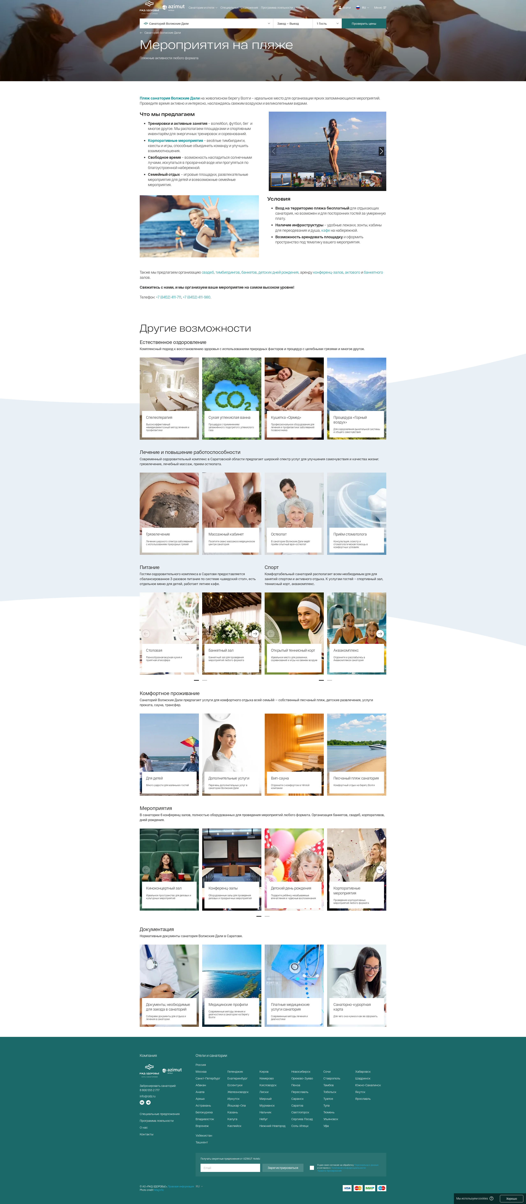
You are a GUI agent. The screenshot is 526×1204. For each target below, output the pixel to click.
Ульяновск (330, 1119)
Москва (201, 1071)
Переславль (299, 1092)
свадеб (208, 272)
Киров (264, 1071)
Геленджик (235, 1071)
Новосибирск (300, 1071)
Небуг (264, 1119)
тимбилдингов (228, 272)
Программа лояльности (277, 7)
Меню (378, 7)
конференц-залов (328, 272)
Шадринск (362, 1078)
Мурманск (267, 1105)
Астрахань (203, 1105)
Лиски (264, 1092)
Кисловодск (268, 1085)
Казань (232, 1112)
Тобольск (329, 1092)
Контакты (302, 7)
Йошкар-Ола (236, 1105)
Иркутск (233, 1098)
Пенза (295, 1085)
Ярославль (363, 1098)
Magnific (159, 1189)
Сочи (327, 1071)
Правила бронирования (329, 1170)
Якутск (360, 1092)
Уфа (326, 1126)
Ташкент (202, 1142)
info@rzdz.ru (148, 1096)
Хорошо (511, 1198)
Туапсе (328, 1098)
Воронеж (202, 1126)
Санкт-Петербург (208, 1078)
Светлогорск (300, 1112)
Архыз (200, 1098)
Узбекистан (204, 1135)
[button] (196, 680)
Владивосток (205, 1119)
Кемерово (267, 1078)
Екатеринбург (237, 1078)
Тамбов (328, 1085)
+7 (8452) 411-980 (196, 297)
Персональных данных (366, 1165)
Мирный (266, 1098)
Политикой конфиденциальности (348, 1167)
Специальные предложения (239, 7)
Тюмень (329, 1112)
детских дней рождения (278, 272)
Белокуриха (204, 1112)
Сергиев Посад (302, 1119)
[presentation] (146, 634)
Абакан (201, 1085)
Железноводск (238, 1092)
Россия (201, 1064)
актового (352, 272)
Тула (326, 1105)
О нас (144, 1127)
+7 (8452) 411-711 (168, 297)
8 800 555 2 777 (149, 1090)
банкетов (249, 272)
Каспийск (234, 1126)
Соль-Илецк (300, 1126)
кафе (325, 230)
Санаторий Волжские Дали (162, 32)
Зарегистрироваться (283, 1167)
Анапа (200, 1092)
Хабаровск (363, 1071)
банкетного (373, 272)
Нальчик (265, 1112)
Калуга (232, 1119)
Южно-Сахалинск (368, 1085)
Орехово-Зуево (302, 1078)
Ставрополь (331, 1078)
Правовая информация (181, 1186)
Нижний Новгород (272, 1126)
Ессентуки (234, 1085)
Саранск (297, 1098)
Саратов (297, 1105)
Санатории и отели (201, 7)
